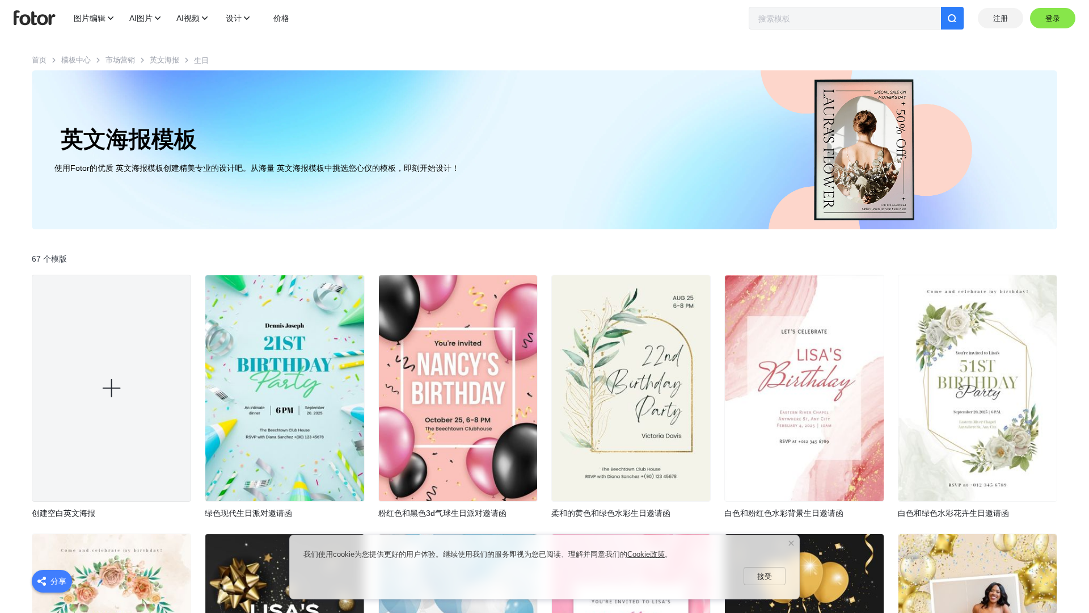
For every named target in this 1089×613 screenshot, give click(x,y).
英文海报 (164, 60)
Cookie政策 (646, 554)
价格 (281, 18)
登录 (1053, 18)
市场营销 (120, 60)
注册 (1000, 18)
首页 (39, 60)
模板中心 (76, 60)
